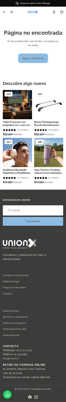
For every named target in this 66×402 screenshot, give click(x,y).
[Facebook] (30, 397)
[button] (9, 130)
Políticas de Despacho (14, 323)
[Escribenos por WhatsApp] (7, 394)
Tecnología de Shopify (41, 389)
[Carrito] (62, 12)
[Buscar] (11, 12)
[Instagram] (36, 397)
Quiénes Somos (11, 311)
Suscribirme (33, 221)
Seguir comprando (33, 58)
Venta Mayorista (11, 335)
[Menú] (4, 12)
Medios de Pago (11, 281)
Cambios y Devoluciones (16, 275)
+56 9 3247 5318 (23, 350)
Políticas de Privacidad (14, 329)
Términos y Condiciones (15, 317)
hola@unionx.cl (11, 358)
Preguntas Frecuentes (14, 287)
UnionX (26, 389)
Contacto (7, 293)
